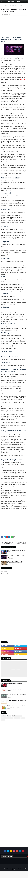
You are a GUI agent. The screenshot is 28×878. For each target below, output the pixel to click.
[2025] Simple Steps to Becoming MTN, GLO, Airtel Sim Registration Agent (16, 706)
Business (4, 715)
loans (3, 719)
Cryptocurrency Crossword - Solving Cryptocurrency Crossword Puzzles (15, 562)
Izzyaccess (4, 14)
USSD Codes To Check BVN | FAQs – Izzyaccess (14, 690)
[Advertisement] (14, 26)
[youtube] (7, 654)
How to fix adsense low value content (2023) (16, 700)
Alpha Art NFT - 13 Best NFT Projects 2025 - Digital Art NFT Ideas (16, 556)
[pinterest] (20, 648)
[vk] (20, 651)
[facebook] (7, 646)
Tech (19, 717)
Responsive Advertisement (14, 669)
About (13, 866)
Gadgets (9, 715)
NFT (5, 5)
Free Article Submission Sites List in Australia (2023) (16, 695)
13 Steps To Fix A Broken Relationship (14, 683)
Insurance (19, 715)
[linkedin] (20, 851)
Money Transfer (5, 717)
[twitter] (20, 646)
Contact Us (18, 866)
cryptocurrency (7, 534)
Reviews (11, 717)
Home (2, 5)
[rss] (7, 648)
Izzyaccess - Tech (14, 2)
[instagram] (7, 651)
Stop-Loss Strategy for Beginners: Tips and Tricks (16, 551)
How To (13, 715)
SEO (15, 717)
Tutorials (23, 717)
